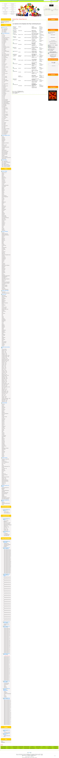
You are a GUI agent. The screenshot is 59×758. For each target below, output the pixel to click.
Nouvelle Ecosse (4, 493)
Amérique (6, 231)
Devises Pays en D (7, 631)
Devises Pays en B (7, 629)
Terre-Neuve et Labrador (6, 497)
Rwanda (3, 214)
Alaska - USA (4, 351)
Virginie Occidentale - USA (6, 398)
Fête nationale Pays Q (7, 565)
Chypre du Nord (4, 416)
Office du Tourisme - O (7, 714)
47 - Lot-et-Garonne (5, 83)
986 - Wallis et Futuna (5, 164)
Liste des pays (6, 511)
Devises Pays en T (7, 648)
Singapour (3, 334)
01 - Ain (3, 34)
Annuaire (15, 748)
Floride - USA (4, 362)
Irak (2, 314)
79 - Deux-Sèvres (4, 117)
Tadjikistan (3, 337)
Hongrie (3, 427)
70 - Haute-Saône (4, 107)
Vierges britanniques (5, 289)
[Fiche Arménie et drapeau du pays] (15, 68)
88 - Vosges (4, 126)
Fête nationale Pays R (7, 566)
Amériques (5, 692)
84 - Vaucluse (4, 122)
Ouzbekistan (4, 330)
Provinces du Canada (5, 486)
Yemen (3, 345)
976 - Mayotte (4, 163)
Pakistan (3, 331)
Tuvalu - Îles (4, 483)
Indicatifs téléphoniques (5, 690)
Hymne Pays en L (7, 667)
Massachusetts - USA (5, 375)
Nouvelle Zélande (4, 474)
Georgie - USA (4, 363)
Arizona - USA (4, 352)
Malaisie (3, 324)
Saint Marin (3, 449)
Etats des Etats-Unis (5, 347)
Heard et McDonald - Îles (6, 466)
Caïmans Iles (4, 245)
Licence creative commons (33, 757)
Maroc (3, 205)
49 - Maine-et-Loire (5, 85)
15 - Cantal (3, 49)
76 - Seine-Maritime (5, 114)
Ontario (3, 494)
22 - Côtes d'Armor (5, 57)
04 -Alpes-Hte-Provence (5, 37)
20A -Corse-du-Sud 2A (5, 54)
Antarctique (6, 290)
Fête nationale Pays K (7, 559)
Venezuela (3, 288)
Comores (3, 183)
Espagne (3, 419)
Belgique (3, 412)
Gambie (3, 192)
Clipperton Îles (4, 247)
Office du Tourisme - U (7, 721)
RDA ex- (5, 686)
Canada (3, 244)
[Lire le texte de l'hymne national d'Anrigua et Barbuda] (41, 57)
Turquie (3, 343)
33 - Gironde (4, 69)
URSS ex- (5, 687)
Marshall (3, 469)
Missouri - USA (4, 379)
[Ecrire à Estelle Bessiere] (51, 56)
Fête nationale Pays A (7, 549)
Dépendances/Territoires (8, 524)
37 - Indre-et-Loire (5, 73)
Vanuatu (3, 484)
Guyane (3, 261)
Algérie (3, 173)
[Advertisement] (52, 25)
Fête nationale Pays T (7, 568)
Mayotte (3, 208)
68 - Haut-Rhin (4, 105)
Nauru (3, 471)
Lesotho (3, 198)
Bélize (3, 243)
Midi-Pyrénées (4, 150)
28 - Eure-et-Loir (4, 63)
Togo (2, 227)
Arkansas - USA (4, 353)
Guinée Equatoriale (5, 196)
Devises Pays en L (7, 639)
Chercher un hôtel (7, 732)
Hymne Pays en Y (7, 678)
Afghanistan (4, 295)
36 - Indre (3, 72)
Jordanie (3, 318)
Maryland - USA (4, 374)
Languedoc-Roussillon (5, 147)
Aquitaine (3, 137)
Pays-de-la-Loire (4, 154)
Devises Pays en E (7, 632)
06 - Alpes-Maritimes (5, 39)
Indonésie (3, 313)
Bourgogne (3, 139)
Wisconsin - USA (4, 400)
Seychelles (3, 218)
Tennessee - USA (4, 393)
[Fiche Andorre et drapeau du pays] (15, 48)
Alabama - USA (4, 350)
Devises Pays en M (7, 640)
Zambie (3, 229)
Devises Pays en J (7, 637)
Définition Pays (6, 543)
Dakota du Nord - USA (5, 359)
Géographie (3, 742)
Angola (3, 174)
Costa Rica (3, 249)
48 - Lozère (3, 84)
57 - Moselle (4, 94)
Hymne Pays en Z (7, 679)
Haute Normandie (4, 153)
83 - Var (3, 121)
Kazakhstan (4, 319)
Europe (5, 402)
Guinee (3, 194)
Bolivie (3, 241)
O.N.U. (5, 685)
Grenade (3, 255)
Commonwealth (6, 683)
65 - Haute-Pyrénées (5, 102)
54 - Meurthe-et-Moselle (5, 91)
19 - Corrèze (4, 53)
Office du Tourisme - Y (7, 723)
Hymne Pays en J (6, 665)
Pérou (3, 273)
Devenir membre (53, 43)
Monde (4, 519)
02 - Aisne (3, 35)
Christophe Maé (15, 746)
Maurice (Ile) (4, 206)
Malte (3, 437)
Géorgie (3, 310)
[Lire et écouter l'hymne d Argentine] (41, 65)
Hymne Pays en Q (7, 672)
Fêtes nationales (6, 548)
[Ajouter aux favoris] (53, 56)
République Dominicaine (6, 275)
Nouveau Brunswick (5, 492)
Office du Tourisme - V (7, 722)
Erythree (3, 189)
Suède (3, 454)
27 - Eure (3, 62)
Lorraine (3, 149)
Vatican (3, 456)
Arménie (3, 297)
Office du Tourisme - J (7, 709)
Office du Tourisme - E (7, 704)
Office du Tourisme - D (7, 703)
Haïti (2, 262)
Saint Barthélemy (4, 276)
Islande (3, 430)
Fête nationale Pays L (7, 560)
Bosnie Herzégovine (5, 413)
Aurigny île (3, 409)
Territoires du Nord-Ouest (6, 503)
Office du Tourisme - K (7, 710)
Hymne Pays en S (7, 674)
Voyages (4, 734)
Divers (2, 741)
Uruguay (3, 287)
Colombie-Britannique (5, 490)
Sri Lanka (3, 335)
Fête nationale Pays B (7, 550)
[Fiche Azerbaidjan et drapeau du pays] (15, 84)
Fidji (2, 464)
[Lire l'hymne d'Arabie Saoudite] (41, 61)
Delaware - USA (4, 361)
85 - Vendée (4, 123)
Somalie (3, 220)
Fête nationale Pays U (7, 569)
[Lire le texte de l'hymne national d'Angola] (41, 52)
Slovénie (3, 452)
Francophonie (6, 684)
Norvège (3, 440)
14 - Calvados (4, 48)
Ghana (3, 193)
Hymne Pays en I (6, 664)
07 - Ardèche (4, 40)
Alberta (3, 489)
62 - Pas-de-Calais (5, 99)
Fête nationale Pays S (7, 567)
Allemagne (3, 407)
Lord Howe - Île (4, 468)
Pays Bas (3, 441)
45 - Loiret (3, 81)
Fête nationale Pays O (7, 563)
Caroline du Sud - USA (5, 356)
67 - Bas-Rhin (4, 104)
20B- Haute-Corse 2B (5, 55)
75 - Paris (3, 113)
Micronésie (3, 470)
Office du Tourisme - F (7, 705)
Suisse (3, 453)
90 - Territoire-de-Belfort (5, 128)
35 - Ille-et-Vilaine (4, 71)
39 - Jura (3, 75)
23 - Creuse (4, 58)
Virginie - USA (4, 397)
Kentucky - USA (4, 371)
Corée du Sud (4, 308)
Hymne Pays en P (7, 671)
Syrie (3, 336)
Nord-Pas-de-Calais (5, 151)
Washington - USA (5, 399)
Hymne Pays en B (7, 656)
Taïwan (3, 338)
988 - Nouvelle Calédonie (6, 166)
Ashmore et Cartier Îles (5, 459)
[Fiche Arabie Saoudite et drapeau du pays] (15, 59)
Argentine (19, 64)
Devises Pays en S (7, 647)
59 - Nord (3, 96)
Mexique (3, 267)
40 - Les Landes (4, 76)
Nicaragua (3, 269)
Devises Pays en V (7, 650)
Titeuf (44, 746)
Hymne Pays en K (7, 666)
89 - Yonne (3, 127)
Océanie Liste (6, 530)
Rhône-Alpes (4, 158)
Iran (2, 315)
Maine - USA (4, 373)
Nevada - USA (4, 382)
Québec (3, 495)
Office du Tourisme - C (7, 702)
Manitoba (3, 491)
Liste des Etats (4, 349)
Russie (3, 447)
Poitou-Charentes (4, 156)
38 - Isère (3, 74)
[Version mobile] (54, 56)
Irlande (3, 429)
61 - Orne (3, 98)
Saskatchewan (4, 496)
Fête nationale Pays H (7, 556)
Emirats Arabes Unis (5, 309)
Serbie (3, 450)
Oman (3, 329)
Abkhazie (3, 404)
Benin (3, 175)
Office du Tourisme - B (7, 701)
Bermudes (3, 240)
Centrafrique (4, 182)
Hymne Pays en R (7, 673)
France (4, 532)
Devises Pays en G (7, 634)
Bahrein (3, 299)
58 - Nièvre (3, 95)
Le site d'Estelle (3, 746)
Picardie (3, 155)
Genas (9, 748)
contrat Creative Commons (22, 754)
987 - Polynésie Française (6, 165)
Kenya (3, 197)
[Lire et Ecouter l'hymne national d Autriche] (41, 81)
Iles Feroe (3, 428)
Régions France (7, 135)
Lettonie (3, 433)
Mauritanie (3, 207)
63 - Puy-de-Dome (5, 100)
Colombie (3, 248)
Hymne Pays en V (7, 677)
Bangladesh (4, 300)
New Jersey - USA (5, 384)
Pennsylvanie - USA (5, 391)
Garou (9, 746)
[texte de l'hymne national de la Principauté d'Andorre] (41, 49)
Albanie (3, 406)
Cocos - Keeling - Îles (5, 462)
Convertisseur (5, 622)
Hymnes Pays (5, 654)
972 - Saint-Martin (4, 161)
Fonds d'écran (32, 748)
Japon (3, 317)
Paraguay (3, 271)
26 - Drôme (3, 61)
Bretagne (3, 140)
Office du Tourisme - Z (7, 724)
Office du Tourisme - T (7, 720)
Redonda (3, 274)
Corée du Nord (4, 307)
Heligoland (3, 426)
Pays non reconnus (7, 523)
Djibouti (3, 187)
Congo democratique (5, 185)
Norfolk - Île (3, 473)
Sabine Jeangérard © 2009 (25, 757)
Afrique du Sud (20, 34)
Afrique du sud (4, 172)
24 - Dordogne (4, 59)
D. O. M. (5, 27)
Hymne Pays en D (7, 658)
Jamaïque (3, 264)
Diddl (50, 746)
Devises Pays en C (7, 630)
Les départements (6, 534)
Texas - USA (4, 394)
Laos (2, 322)
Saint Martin (4, 277)
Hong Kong (3, 311)
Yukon (3, 504)
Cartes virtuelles (26, 748)
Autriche (3, 410)
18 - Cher (3, 52)
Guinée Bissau (4, 195)
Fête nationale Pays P (7, 564)
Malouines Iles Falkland (5, 265)
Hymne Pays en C (7, 657)
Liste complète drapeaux (6, 521)
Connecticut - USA (5, 358)
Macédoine (3, 436)
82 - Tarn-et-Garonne (5, 120)
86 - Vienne (4, 124)
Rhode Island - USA (5, 392)
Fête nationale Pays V (7, 570)
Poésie (32, 746)
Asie (5, 294)
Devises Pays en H (7, 635)
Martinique (3, 266)
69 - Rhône (3, 106)
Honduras (3, 263)
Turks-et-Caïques (4, 286)
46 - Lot (3, 82)
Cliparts (55, 748)
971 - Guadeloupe (5, 28)
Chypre (3, 415)
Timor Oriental (4, 341)
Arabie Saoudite (4, 296)
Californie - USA (4, 354)
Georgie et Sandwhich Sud (6, 254)
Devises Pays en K (7, 638)
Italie (2, 431)
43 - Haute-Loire (4, 79)
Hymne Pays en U (7, 676)
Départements (6, 33)
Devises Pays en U (7, 649)
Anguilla (3, 232)
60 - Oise (3, 97)
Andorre (3, 408)
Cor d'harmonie (20, 746)
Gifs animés (50, 748)
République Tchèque (5, 448)
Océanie (5, 457)
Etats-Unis (3, 253)
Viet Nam (3, 344)
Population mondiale (7, 544)
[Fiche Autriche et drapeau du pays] (15, 79)
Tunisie (3, 228)
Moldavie (3, 438)
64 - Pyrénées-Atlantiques (6, 101)
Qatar (3, 333)
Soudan (3, 221)
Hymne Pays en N (7, 669)
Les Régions (6, 533)
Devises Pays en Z (7, 652)
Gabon (3, 191)
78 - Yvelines (4, 116)
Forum (21, 748)
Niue (2, 472)
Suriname (3, 284)
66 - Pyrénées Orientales (6, 103)
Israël (3, 316)
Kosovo (3, 432)
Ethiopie (3, 190)
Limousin (3, 148)
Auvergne (3, 138)
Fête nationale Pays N (7, 562)
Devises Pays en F (7, 633)
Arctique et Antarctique (7, 693)
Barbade (3, 239)
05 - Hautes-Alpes (5, 38)
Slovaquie (3, 451)
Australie (3, 460)
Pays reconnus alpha (7, 522)
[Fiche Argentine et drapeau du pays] (15, 63)
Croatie (3, 417)
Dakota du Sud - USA (5, 360)
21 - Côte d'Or (4, 56)
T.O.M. (5, 159)
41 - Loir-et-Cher (4, 77)
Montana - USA (4, 380)
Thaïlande (3, 339)
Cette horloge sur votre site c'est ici (53, 89)
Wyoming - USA (4, 401)
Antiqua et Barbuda (19, 56)
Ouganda (3, 213)
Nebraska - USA (4, 381)
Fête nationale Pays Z (7, 572)
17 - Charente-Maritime (5, 51)
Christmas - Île (4, 461)
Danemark (3, 418)
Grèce (3, 425)
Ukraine (3, 455)
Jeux (38, 748)
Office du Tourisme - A (7, 700)
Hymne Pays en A (7, 655)
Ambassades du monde (6, 575)
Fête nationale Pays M (7, 561)
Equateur (3, 252)
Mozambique (4, 209)
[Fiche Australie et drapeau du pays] (15, 71)
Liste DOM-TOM (6, 535)
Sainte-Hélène (4, 216)
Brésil (3, 242)
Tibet (2, 340)
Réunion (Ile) (4, 215)
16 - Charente (4, 50)
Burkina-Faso (4, 177)
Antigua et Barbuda (5, 233)
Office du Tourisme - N (7, 713)
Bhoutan (3, 301)
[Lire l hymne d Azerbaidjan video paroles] (41, 86)
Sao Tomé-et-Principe (5, 217)
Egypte (3, 188)
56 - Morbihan (4, 93)
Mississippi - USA (4, 378)
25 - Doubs (3, 60)
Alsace (3, 136)
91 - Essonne (4, 129)
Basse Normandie (5, 152)
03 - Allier (3, 36)
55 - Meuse (3, 92)
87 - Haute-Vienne (5, 125)
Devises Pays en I (7, 636)
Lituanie (3, 434)
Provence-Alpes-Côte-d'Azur (6, 157)
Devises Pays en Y (7, 651)
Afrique (5, 171)
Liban (3, 323)
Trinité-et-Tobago (4, 285)
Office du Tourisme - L (7, 711)
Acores (3, 405)
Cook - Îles (3, 463)
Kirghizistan (4, 320)
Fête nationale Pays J (7, 558)
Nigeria (3, 212)
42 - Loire (3, 78)
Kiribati (3, 467)
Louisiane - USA (4, 372)
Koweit (3, 321)
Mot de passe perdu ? (53, 41)
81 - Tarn (3, 119)
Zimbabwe (3, 230)
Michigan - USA (4, 376)
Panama (3, 270)
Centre (3, 141)
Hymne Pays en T (7, 675)
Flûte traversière (26, 746)
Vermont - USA (4, 396)
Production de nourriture (6, 546)
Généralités (5, 542)
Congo (3, 184)
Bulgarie (3, 414)
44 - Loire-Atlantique (5, 80)
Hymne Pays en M (7, 668)
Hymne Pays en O (7, 670)
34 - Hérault (4, 70)
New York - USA (4, 385)
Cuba (3, 250)
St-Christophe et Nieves (5, 283)
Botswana (3, 176)
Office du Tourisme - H (7, 707)
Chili (2, 246)
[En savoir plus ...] (34, 755)
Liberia (3, 199)
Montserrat (3, 268)
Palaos (3, 475)
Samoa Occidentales (5, 481)
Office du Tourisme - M (7, 712)
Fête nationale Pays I (7, 557)
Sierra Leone (4, 219)
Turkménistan (4, 342)
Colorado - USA (4, 357)
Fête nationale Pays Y (7, 571)
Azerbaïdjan (4, 298)
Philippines (3, 332)
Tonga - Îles (4, 482)
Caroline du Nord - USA (5, 355)
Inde (2, 312)
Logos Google (3, 748)
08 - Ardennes (4, 41)
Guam (3, 465)
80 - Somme (4, 118)
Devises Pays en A (7, 628)
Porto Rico (3, 272)
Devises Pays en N (7, 641)
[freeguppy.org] (24, 755)
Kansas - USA (4, 370)
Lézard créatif (38, 746)
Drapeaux (55, 746)
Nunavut (3, 502)
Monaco (3, 439)
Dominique (3, 251)
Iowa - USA (3, 369)
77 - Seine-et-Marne (5, 115)
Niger (3, 211)
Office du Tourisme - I (7, 708)
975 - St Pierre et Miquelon (6, 162)
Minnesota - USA (4, 377)
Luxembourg (4, 435)
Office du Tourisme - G (7, 706)
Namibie (3, 210)
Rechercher (57, 0)
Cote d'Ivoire (4, 186)
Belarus (3, 411)
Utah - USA (3, 395)
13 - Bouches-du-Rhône (5, 47)
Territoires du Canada (5, 500)
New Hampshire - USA (5, 383)
